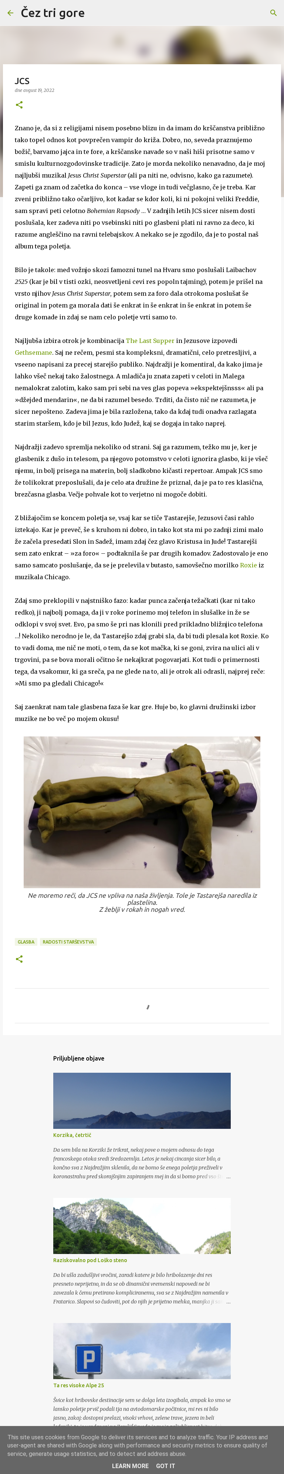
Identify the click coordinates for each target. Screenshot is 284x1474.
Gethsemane (33, 352)
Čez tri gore (53, 12)
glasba (26, 941)
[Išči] (95, 13)
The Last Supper (150, 340)
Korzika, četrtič (72, 1135)
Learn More (130, 1466)
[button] (19, 105)
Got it (165, 1466)
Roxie (249, 565)
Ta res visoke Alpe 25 (78, 1385)
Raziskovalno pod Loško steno (90, 1260)
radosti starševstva (68, 941)
